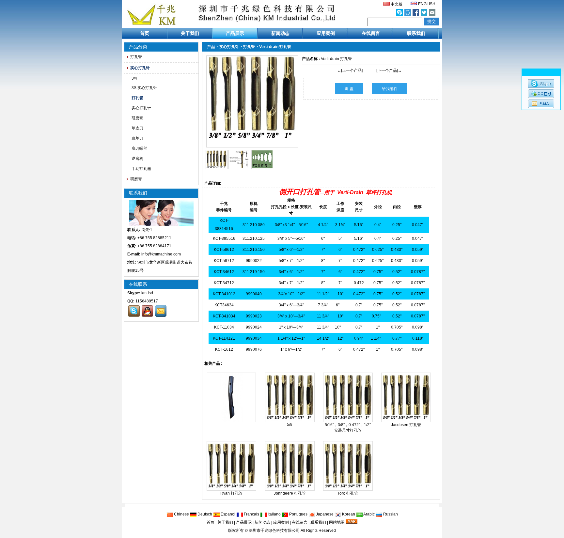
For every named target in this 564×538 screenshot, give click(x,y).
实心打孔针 (141, 108)
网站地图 (337, 522)
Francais (251, 514)
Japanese (324, 514)
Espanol (227, 514)
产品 (211, 46)
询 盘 (349, 88)
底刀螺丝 (139, 148)
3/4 (134, 78)
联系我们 (416, 33)
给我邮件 (390, 88)
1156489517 (146, 301)
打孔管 (136, 56)
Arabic (369, 514)
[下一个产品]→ (389, 70)
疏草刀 (137, 138)
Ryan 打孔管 (231, 493)
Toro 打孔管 (347, 493)
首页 (144, 33)
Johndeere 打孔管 (290, 493)
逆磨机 (137, 158)
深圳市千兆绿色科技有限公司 (274, 530)
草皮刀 (137, 128)
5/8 (289, 424)
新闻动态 (280, 33)
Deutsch (204, 514)
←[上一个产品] (350, 70)
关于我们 (190, 33)
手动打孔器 (141, 168)
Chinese (181, 514)
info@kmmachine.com (161, 254)
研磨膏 (137, 118)
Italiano (274, 514)
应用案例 (326, 33)
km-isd (147, 293)
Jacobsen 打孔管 (406, 425)
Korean (348, 514)
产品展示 (235, 33)
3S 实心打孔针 (144, 87)
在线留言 (371, 33)
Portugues (297, 514)
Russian (390, 514)
